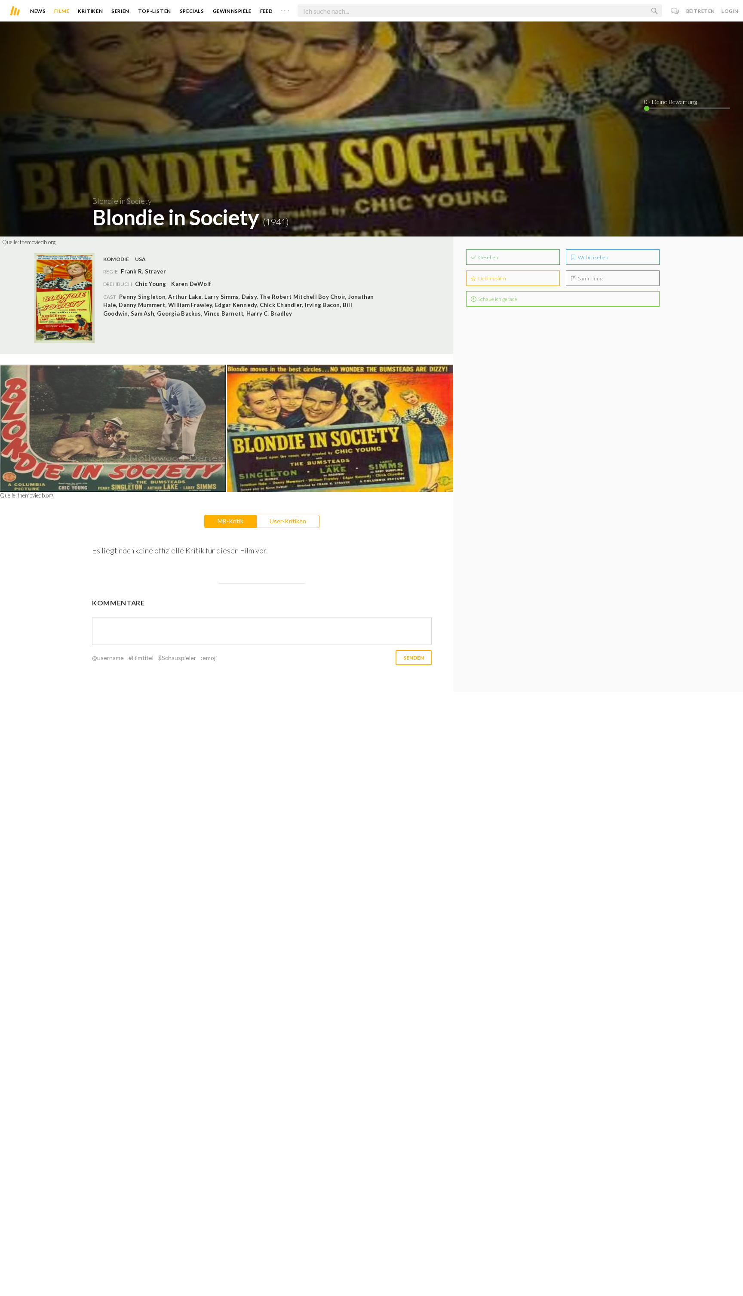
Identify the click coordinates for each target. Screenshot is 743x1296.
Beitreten (700, 11)
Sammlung (589, 278)
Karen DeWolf (191, 283)
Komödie (116, 259)
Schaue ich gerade (497, 299)
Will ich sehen (592, 257)
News (38, 11)
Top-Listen (154, 11)
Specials (192, 11)
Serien (120, 11)
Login (730, 11)
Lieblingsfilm (491, 278)
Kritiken (90, 11)
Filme (61, 11)
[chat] (675, 10)
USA (140, 259)
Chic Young (150, 283)
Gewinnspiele (232, 11)
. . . (285, 9)
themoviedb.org (37, 242)
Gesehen (487, 257)
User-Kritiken (288, 521)
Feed (266, 11)
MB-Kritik (230, 521)
